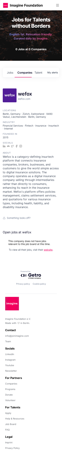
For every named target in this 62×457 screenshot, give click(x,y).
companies (24, 72)
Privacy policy (23, 284)
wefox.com (24, 98)
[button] (5, 5)
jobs (10, 72)
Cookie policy (39, 284)
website (48, 249)
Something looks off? (18, 217)
